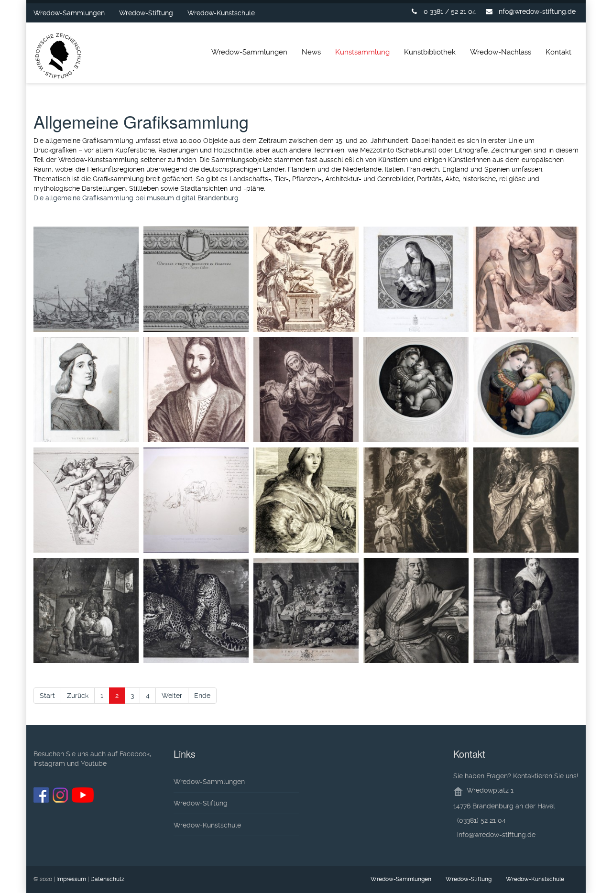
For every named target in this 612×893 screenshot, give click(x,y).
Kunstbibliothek (430, 52)
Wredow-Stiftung (146, 13)
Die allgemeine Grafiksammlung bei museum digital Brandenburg (136, 198)
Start (47, 695)
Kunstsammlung (362, 52)
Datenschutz (107, 879)
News (311, 52)
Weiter (172, 695)
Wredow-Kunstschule (221, 13)
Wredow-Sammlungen (69, 13)
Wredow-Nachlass (500, 52)
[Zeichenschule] (58, 57)
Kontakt (558, 52)
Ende (202, 695)
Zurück (77, 695)
